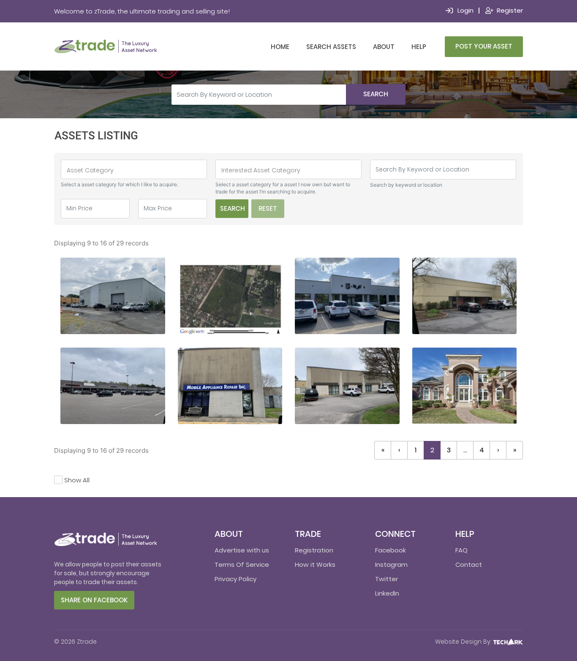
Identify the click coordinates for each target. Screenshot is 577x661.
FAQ (461, 550)
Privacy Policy (235, 578)
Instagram (391, 564)
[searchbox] (134, 170)
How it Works (315, 564)
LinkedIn (387, 593)
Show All (77, 480)
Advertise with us (242, 550)
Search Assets (331, 46)
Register (510, 10)
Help (418, 46)
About (384, 46)
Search (375, 94)
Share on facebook (94, 600)
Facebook (390, 550)
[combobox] (134, 169)
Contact (468, 564)
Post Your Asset (483, 46)
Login (465, 10)
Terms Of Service (242, 564)
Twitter (386, 578)
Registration (314, 550)
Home (280, 46)
